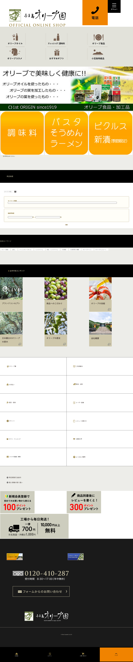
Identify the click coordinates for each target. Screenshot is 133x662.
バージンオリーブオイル (25, 249)
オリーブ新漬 (5, 249)
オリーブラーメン (87, 249)
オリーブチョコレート (100, 249)
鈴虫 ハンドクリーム (52, 249)
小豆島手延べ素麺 (74, 249)
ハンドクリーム (39, 249)
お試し (13, 249)
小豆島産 (64, 249)
